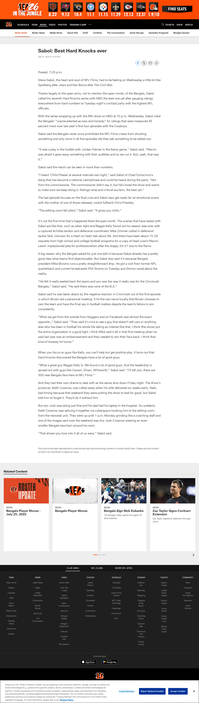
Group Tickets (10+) (164, 618)
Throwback (90, 600)
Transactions (11, 616)
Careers (11, 634)
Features (64, 631)
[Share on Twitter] (144, 64)
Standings (116, 608)
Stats (11, 598)
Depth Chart (11, 611)
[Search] (163, 24)
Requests (188, 600)
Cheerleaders (90, 616)
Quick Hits (37, 613)
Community (38, 600)
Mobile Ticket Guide (164, 629)
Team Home (11, 582)
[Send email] (150, 64)
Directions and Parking (141, 634)
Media (37, 588)
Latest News (38, 582)
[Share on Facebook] (137, 64)
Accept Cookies (177, 691)
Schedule (116, 582)
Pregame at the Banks (141, 603)
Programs (188, 588)
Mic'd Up (64, 611)
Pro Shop (141, 611)
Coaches (11, 593)
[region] (99, 691)
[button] (95, 555)
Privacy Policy (66, 699)
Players (11, 588)
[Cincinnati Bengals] (99, 676)
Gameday (90, 590)
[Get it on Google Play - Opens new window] (109, 663)
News (188, 582)
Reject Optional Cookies (152, 691)
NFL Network (64, 644)
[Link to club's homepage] (8, 24)
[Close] (194, 691)
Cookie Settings (126, 691)
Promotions (116, 613)
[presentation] (194, 555)
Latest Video (64, 582)
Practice (90, 595)
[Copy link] (156, 63)
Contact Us (11, 629)
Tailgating (141, 595)
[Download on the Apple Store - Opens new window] (88, 662)
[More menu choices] (90, 24)
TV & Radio (116, 588)
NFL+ (116, 618)
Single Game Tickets (164, 593)
